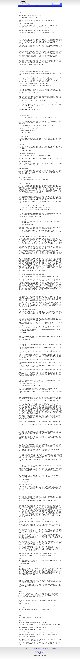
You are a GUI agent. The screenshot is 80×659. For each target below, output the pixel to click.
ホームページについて (29, 648)
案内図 (40, 653)
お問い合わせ (54, 648)
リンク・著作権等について (46, 648)
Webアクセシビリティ (37, 648)
